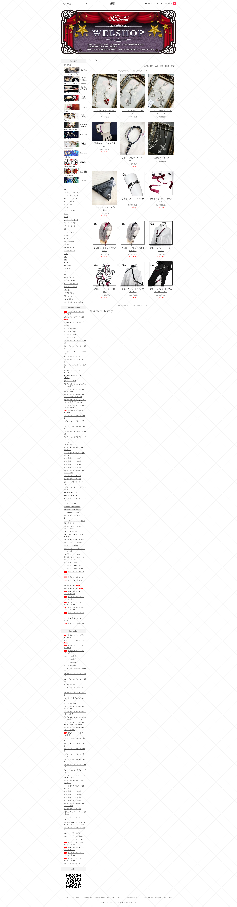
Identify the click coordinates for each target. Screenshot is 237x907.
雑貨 (65, 229)
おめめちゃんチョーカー (76, 577)
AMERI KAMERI (68, 175)
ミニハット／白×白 (70, 338)
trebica (66, 184)
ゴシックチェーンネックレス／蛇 (133, 111)
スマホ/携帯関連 (69, 241)
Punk (96, 60)
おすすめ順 (159, 66)
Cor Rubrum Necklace (71, 513)
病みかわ (66, 290)
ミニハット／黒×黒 (70, 334)
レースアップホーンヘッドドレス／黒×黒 (74, 592)
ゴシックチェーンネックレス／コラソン (105, 111)
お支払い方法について (117, 897)
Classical (67, 268)
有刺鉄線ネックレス (161, 158)
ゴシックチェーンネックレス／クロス (161, 111)
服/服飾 (66, 235)
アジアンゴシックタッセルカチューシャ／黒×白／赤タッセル (75, 395)
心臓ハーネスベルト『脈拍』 (104, 290)
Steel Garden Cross (70, 492)
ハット (66, 214)
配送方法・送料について (135, 897)
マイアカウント (153, 3)
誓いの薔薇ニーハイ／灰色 (72, 458)
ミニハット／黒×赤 (70, 331)
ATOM (170, 897)
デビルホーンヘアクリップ (72, 476)
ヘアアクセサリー (69, 201)
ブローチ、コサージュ (71, 198)
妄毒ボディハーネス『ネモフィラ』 (133, 290)
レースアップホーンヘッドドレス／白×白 (74, 608)
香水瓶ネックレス (69, 585)
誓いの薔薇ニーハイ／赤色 (72, 461)
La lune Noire (68, 148)
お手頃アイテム (69, 293)
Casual (66, 271)
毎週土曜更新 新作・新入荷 (73, 302)
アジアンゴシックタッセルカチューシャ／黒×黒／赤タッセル (75, 401)
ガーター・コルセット (71, 220)
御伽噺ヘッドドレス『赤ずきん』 (105, 249)
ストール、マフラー (70, 223)
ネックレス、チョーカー (72, 195)
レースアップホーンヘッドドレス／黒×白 (74, 603)
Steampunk (67, 266)
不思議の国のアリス (70, 277)
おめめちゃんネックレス (72, 554)
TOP (90, 60)
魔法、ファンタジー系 (71, 284)
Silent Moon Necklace (71, 495)
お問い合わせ (87, 897)
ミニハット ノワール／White (73, 569)
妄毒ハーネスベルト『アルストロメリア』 (161, 290)
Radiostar (67, 157)
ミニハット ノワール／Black (73, 565)
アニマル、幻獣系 (69, 281)
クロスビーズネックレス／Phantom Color (72, 527)
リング (66, 207)
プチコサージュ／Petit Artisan (74, 539)
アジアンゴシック (69, 251)
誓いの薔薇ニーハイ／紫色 (72, 464)
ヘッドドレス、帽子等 (71, 74)
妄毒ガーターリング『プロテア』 (133, 200)
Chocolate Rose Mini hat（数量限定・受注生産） (74, 522)
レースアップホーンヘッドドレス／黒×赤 (74, 598)
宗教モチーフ (68, 296)
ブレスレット (68, 204)
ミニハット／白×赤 (70, 504)
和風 (65, 274)
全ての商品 (67, 65)
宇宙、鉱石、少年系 (70, 287)
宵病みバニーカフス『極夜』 (104, 144)
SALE (65, 189)
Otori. (66, 111)
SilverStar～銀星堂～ (70, 129)
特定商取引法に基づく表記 (153, 897)
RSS (165, 897)
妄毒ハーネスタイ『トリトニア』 (161, 249)
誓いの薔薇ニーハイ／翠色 (72, 467)
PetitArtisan (68, 102)
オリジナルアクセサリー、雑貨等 (75, 83)
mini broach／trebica (71, 531)
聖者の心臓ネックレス (71, 588)
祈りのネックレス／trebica (73, 543)
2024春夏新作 (68, 299)
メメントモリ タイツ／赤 (72, 357)
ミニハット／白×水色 (71, 546)
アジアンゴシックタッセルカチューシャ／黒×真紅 (75, 406)
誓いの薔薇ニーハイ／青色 (72, 479)
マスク (66, 238)
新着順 (173, 66)
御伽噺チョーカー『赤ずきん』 (161, 200)
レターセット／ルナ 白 (76, 322)
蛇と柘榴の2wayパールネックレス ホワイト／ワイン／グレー (74, 823)
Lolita (65, 260)
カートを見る (169, 3)
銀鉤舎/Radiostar (69, 166)
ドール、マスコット (70, 232)
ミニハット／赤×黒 (70, 381)
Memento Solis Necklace (72, 507)
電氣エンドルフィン (70, 120)
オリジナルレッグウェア (72, 93)
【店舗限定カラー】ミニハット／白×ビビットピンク (75, 558)
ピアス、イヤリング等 (71, 192)
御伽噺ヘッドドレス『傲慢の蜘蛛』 (133, 249)
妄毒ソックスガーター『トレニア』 (133, 159)
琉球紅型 (66, 244)
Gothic (66, 254)
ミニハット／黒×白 (70, 328)
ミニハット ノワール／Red (72, 562)
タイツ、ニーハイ (69, 211)
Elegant (66, 263)
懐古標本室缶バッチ (70, 325)
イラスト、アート (69, 226)
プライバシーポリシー (101, 897)
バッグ (66, 217)
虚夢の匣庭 (67, 139)
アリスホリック (69, 248)
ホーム (67, 897)
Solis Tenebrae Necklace (72, 510)
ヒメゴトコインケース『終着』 (105, 208)
